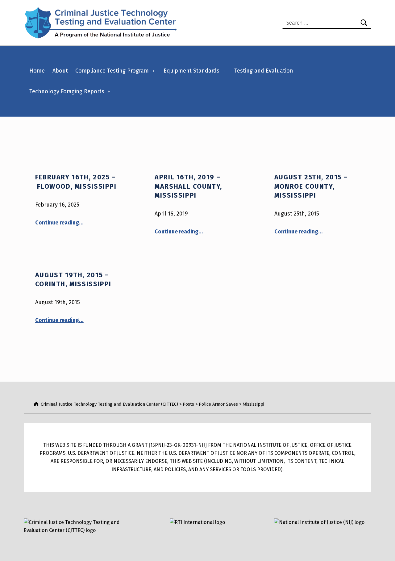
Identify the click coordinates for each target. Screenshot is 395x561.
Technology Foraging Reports (66, 91)
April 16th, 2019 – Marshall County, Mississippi (188, 186)
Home (37, 70)
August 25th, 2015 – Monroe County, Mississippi (311, 186)
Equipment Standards (191, 70)
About (60, 70)
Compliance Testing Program (112, 70)
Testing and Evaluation (263, 70)
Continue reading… (59, 222)
